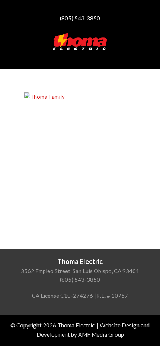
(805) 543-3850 (80, 18)
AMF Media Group (101, 334)
